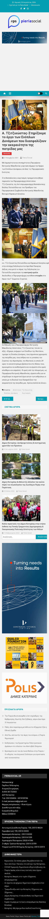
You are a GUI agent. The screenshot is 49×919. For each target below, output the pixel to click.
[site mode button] (40, 93)
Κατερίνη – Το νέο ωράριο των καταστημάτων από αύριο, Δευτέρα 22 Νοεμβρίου (42, 399)
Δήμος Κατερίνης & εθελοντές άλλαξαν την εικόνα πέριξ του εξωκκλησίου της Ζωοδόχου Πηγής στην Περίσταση (23, 485)
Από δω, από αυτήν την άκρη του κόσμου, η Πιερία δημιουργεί (25, 736)
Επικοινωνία (35, 5)
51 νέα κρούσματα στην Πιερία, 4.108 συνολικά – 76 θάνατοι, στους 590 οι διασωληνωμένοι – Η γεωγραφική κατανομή (9, 399)
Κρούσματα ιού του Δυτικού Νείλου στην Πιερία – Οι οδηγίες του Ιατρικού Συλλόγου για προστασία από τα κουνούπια (25, 754)
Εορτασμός (26, 393)
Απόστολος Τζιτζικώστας (23, 390)
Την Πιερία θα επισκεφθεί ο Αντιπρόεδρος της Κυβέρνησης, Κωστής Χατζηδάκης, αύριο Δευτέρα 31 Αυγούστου (25, 719)
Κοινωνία (7, 153)
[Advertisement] (24, 68)
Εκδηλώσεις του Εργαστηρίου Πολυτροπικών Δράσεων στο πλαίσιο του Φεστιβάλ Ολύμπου (23, 744)
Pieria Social (27, 158)
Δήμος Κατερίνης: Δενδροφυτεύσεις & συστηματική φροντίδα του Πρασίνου (23, 444)
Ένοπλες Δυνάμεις (11, 393)
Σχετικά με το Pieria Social (18, 5)
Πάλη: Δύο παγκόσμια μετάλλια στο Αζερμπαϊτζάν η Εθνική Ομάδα (26, 728)
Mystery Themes (37, 916)
